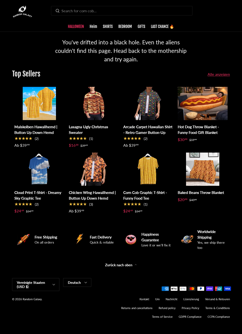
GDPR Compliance (190, 316)
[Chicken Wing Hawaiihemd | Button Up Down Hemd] (94, 169)
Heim (93, 26)
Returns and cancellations (137, 308)
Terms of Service (162, 316)
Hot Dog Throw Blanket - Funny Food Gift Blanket (198, 129)
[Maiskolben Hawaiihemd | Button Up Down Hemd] (39, 103)
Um (157, 299)
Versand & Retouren (217, 299)
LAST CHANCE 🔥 (162, 26)
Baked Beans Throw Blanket (201, 192)
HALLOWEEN (76, 26)
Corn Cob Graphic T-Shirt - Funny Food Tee (145, 195)
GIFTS (141, 26)
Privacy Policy (190, 308)
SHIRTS (108, 26)
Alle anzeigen (219, 74)
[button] (227, 11)
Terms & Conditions (217, 308)
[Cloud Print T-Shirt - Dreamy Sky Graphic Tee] (39, 169)
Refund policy (167, 308)
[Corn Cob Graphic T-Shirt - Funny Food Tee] (148, 169)
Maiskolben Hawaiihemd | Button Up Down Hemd (35, 129)
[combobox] (121, 10)
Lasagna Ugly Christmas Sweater (88, 129)
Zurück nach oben (119, 265)
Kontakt (144, 299)
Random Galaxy (32, 299)
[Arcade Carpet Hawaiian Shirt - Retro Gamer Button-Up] (148, 103)
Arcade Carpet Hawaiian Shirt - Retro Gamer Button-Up (147, 129)
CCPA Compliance (219, 316)
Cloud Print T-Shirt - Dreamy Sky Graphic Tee (37, 195)
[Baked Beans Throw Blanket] (203, 169)
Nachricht (171, 299)
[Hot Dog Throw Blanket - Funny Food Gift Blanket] (203, 103)
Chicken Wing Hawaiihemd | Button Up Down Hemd (92, 195)
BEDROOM (125, 26)
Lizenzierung (191, 299)
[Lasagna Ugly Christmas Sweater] (94, 103)
